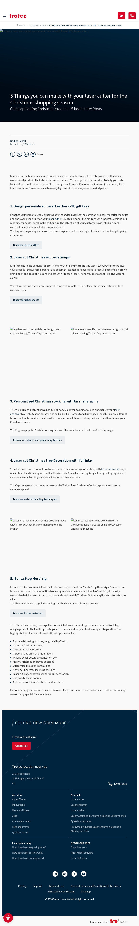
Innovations (18, 804)
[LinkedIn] (64, 874)
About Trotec (19, 799)
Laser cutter (77, 799)
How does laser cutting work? (28, 852)
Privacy (22, 886)
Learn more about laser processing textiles (37, 440)
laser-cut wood (109, 469)
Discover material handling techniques (35, 499)
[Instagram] (55, 874)
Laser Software (79, 858)
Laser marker (78, 810)
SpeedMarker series (81, 821)
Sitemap (86, 891)
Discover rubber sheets (26, 299)
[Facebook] (74, 874)
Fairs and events (20, 826)
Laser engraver (79, 804)
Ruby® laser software (82, 852)
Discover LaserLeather (26, 245)
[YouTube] (83, 874)
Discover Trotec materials (28, 613)
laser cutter (55, 218)
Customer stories (21, 821)
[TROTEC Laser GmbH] (17, 16)
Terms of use (56, 886)
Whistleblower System (61, 891)
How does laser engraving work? (29, 847)
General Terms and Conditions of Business (96, 886)
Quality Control (20, 832)
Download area (79, 847)
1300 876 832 (120, 783)
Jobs (14, 815)
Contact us (21, 745)
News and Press (20, 810)
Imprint (37, 886)
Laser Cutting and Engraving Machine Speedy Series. (98, 815)
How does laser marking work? (28, 858)
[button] (8, 918)
